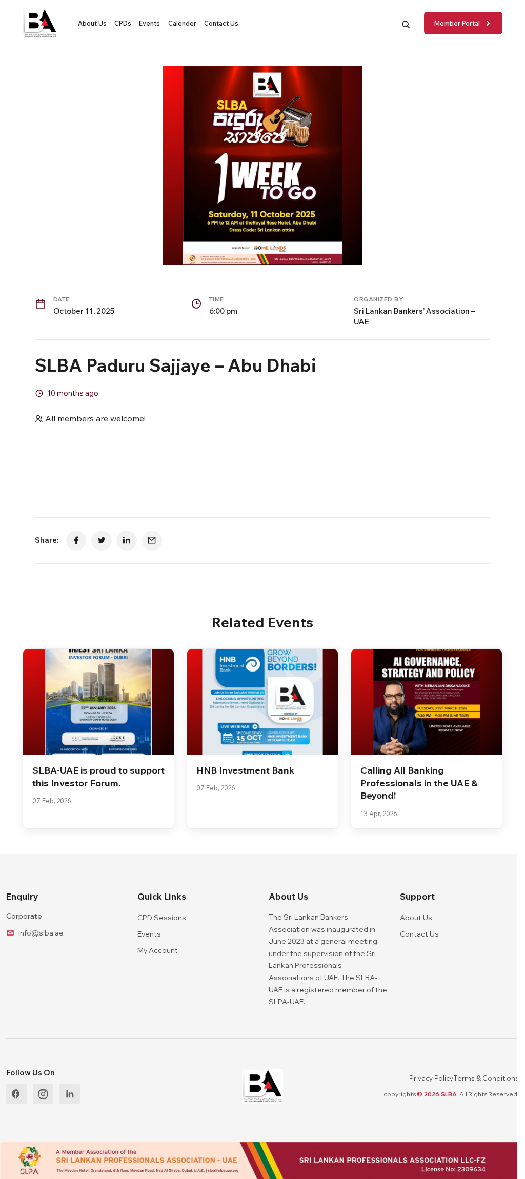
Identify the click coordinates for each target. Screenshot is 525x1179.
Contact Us (419, 933)
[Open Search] (406, 23)
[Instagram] (43, 1094)
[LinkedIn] (69, 1094)
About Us (416, 917)
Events (149, 933)
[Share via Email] (152, 541)
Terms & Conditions (486, 1078)
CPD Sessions (161, 917)
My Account (157, 950)
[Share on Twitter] (101, 541)
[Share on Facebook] (76, 541)
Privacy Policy (431, 1078)
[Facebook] (16, 1094)
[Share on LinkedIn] (126, 541)
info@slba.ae (41, 932)
